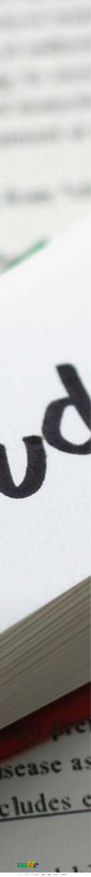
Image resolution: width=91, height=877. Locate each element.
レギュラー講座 (35, 874)
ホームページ (20, 874)
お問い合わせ (55, 874)
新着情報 (43, 874)
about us (27, 874)
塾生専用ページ (65, 874)
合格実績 (49, 874)
